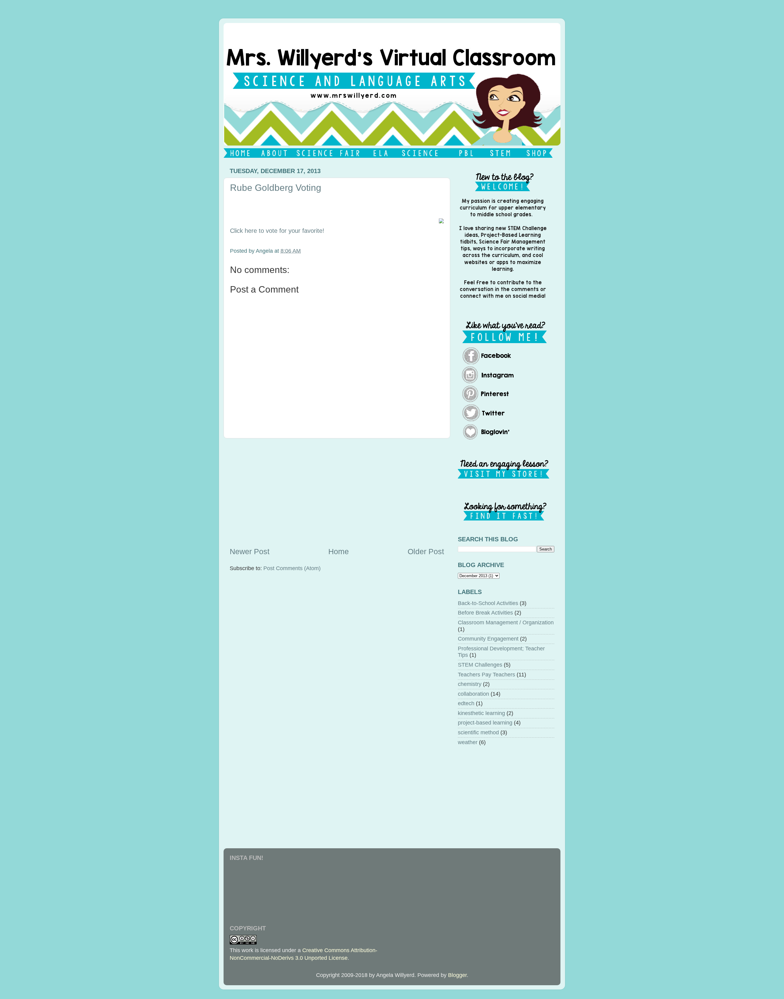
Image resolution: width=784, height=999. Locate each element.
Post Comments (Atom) (292, 568)
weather (467, 742)
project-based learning (485, 723)
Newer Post (250, 551)
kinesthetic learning (481, 713)
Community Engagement (488, 639)
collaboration (473, 694)
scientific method (478, 732)
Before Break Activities (485, 613)
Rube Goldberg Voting (275, 188)
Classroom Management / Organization (506, 622)
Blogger (457, 975)
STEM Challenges (480, 665)
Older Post (426, 551)
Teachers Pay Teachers (486, 675)
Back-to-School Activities (488, 603)
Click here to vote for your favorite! (277, 230)
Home (338, 551)
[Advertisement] (337, 492)
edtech (466, 703)
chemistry (469, 684)
